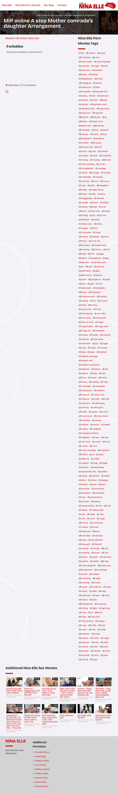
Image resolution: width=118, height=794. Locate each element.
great (107, 279)
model (94, 412)
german (85, 262)
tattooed (86, 595)
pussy (97, 501)
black (84, 121)
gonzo (99, 275)
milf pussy (100, 403)
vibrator (86, 634)
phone (93, 480)
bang (100, 78)
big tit (85, 117)
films (99, 224)
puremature (96, 497)
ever (104, 207)
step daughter (89, 565)
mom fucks (102, 416)
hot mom (86, 318)
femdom (85, 219)
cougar (96, 172)
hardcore (96, 292)
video (97, 634)
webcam (85, 642)
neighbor (85, 437)
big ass (84, 104)
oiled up (85, 458)
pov (84, 497)
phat (83, 480)
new (97, 437)
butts (84, 151)
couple (107, 172)
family (85, 215)
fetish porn (86, 224)
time (84, 612)
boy (104, 134)
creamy (99, 177)
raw (100, 505)
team (97, 595)
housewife (101, 318)
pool (94, 484)
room (92, 518)
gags (101, 254)
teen (107, 595)
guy (84, 283)
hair (100, 283)
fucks (98, 249)
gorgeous (96, 279)
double (84, 202)
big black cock (100, 104)
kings (93, 347)
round (85, 523)
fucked (86, 245)
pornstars (99, 488)
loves (104, 377)
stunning (86, 578)
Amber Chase (41, 773)
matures (85, 399)
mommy (86, 420)
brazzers (100, 138)
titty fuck (95, 616)
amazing (86, 57)
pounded (100, 493)
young (85, 659)
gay (107, 258)
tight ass (106, 608)
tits (100, 612)
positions (85, 493)
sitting (96, 548)
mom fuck (87, 416)
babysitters (87, 78)
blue (96, 130)
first (95, 228)
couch (84, 172)
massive (100, 390)
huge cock (103, 326)
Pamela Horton (42, 752)
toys (84, 625)
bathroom (86, 87)
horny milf (86, 309)
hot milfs (101, 313)
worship (85, 655)
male (105, 382)
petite (107, 476)
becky (84, 96)
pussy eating (87, 505)
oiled (101, 454)
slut (106, 548)
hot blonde (87, 313)
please (84, 484)
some (97, 552)
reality (84, 510)
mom (105, 412)
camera (104, 151)
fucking (85, 249)
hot (99, 309)
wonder (97, 651)
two (94, 629)
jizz (96, 343)
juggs (105, 343)
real (109, 505)
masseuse (87, 390)
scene (85, 527)
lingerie (84, 373)
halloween (86, 288)
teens (85, 599)
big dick (99, 113)
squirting (106, 557)
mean (96, 399)
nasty (85, 429)
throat (85, 608)
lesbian (103, 352)
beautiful (86, 91)
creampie (86, 177)
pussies (85, 501)
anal (97, 57)
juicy (83, 347)
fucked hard (100, 245)
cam (94, 151)
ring (101, 514)
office (85, 454)
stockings (102, 569)
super (85, 587)
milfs (84, 412)
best (95, 100)
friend (85, 236)
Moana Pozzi (41, 777)
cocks (102, 164)
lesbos (97, 369)
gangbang (96, 258)
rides (92, 514)
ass (106, 66)
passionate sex (88, 471)
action (92, 53)
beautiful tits (101, 91)
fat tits (103, 215)
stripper (95, 574)
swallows (96, 587)
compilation (87, 168)
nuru (95, 446)
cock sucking (87, 164)
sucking (86, 582)
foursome (86, 232)
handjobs (100, 288)
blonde (100, 125)
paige (104, 463)
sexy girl (86, 544)
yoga (105, 655)
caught (84, 155)
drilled (105, 202)
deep (84, 189)
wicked (84, 646)
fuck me (96, 241)
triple (93, 625)
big (105, 100)
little (95, 373)
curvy (106, 181)
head (83, 305)
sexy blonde (97, 540)
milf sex (85, 407)
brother (85, 142)
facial (107, 211)
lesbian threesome (90, 365)
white (105, 642)
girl (90, 266)
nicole (98, 441)
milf (17, 38)
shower (85, 548)
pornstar (85, 488)
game (84, 258)
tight (95, 608)
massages (100, 386)
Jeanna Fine (40, 782)
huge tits (86, 330)
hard (84, 292)
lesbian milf (86, 360)
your (95, 659)
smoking (85, 552)
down (95, 202)
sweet (84, 591)
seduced (86, 531)
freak (97, 232)
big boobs (104, 108)
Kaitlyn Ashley (42, 760)
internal (85, 339)
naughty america (90, 433)
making (95, 382)
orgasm (85, 463)
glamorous (86, 275)
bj (106, 117)
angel (96, 66)
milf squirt (98, 407)
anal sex (85, 66)
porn (104, 484)
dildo (93, 194)
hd (94, 300)
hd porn (104, 300)
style (98, 578)
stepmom (87, 569)
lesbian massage (89, 356)
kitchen (103, 347)
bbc (98, 87)
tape (104, 591)
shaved (98, 544)
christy (84, 160)
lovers (94, 377)
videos (85, 638)
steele (96, 561)
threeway (101, 604)
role (83, 518)
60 (82, 53)
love (84, 377)
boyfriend (86, 138)
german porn (100, 262)
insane (84, 335)
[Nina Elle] (98, 5)
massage (86, 386)
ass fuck (86, 70)
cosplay (102, 168)
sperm (84, 557)
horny (94, 305)
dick (85, 194)
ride (83, 514)
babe (84, 74)
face (84, 211)
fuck (85, 241)
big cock (86, 113)
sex (97, 531)
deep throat (98, 189)
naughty (97, 429)
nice (106, 437)
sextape (98, 535)
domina (100, 198)
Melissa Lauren (42, 769)
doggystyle (86, 198)
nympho (105, 450)
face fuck (95, 211)
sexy (84, 540)
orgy (95, 463)
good (83, 279)
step (36, 38)
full (107, 249)
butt (100, 147)
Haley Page (40, 756)
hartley (103, 296)
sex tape (86, 535)
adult (102, 53)
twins (84, 629)
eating (84, 207)
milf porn (85, 403)
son (106, 552)
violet (96, 638)
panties (85, 467)
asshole (98, 70)
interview (85, 343)
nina (108, 441)
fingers (84, 228)
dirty (102, 194)
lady (83, 352)
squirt (95, 557)
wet (97, 642)
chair (95, 155)
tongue (101, 621)
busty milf (88, 147)
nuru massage (89, 450)
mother (23, 38)
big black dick (88, 108)
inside (95, 335)
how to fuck (87, 322)
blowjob (86, 130)
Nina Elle (16, 741)
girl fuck (100, 266)
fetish (97, 219)
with (106, 646)
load (103, 373)
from (106, 236)
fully (84, 254)
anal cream (86, 61)
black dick (86, 125)
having (84, 300)
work (107, 651)
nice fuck (85, 441)
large (92, 352)
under (103, 629)
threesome (87, 604)
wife (95, 646)
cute (83, 185)
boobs (85, 134)
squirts (84, 561)
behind (84, 100)
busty (98, 142)
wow (96, 655)
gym (92, 283)
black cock (97, 121)
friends (95, 236)
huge (100, 322)
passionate (98, 467)
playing (104, 480)
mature (85, 394)
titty (84, 616)
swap (108, 587)
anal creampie (103, 61)
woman (85, 651)
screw (95, 527)
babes (95, 74)
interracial (98, 339)
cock (108, 160)
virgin (106, 638)
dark (92, 185)
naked (107, 424)
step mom (106, 565)
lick (106, 369)
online (30, 38)
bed (93, 96)
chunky (96, 160)
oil (93, 454)
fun (92, 254)
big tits (97, 117)
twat (103, 625)
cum (96, 181)
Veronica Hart (42, 786)
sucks (98, 582)
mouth (96, 424)
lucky (84, 382)
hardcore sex (88, 296)
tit (92, 612)
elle (95, 207)
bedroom (104, 96)
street (84, 574)
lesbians (85, 369)
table (94, 591)
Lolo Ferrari (40, 765)
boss (95, 134)
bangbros (86, 83)
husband (100, 330)
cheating (107, 155)
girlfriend (86, 271)
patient (104, 471)
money (97, 420)
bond (105, 130)
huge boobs (87, 326)
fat (93, 215)
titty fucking (87, 621)
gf (82, 266)
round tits (98, 523)
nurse (85, 446)
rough (102, 518)
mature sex (98, 394)
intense (106, 335)
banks (99, 83)
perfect (95, 476)
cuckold (85, 181)
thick (94, 599)
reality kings (98, 510)
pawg (84, 476)
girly (98, 271)
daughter (10, 38)
